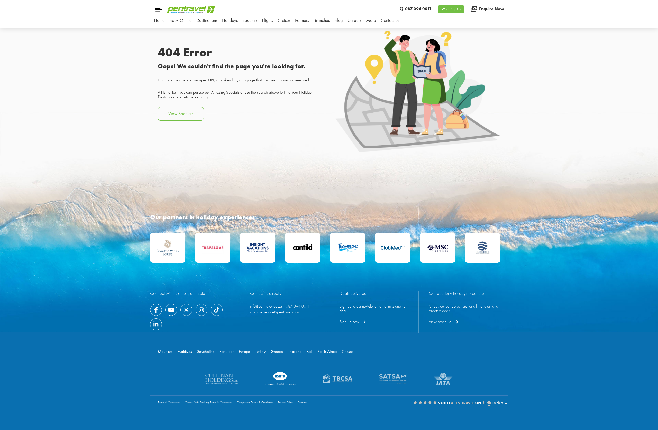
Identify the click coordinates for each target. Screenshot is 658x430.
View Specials (180, 114)
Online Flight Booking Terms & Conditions (208, 402)
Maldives (184, 351)
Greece (277, 351)
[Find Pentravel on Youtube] (171, 310)
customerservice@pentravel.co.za (275, 312)
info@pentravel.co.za (266, 306)
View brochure (440, 322)
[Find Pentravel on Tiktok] (217, 310)
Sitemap (302, 402)
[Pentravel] (191, 12)
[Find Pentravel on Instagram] (201, 310)
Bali (309, 351)
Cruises (347, 351)
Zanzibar (226, 351)
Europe (244, 351)
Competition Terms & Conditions (255, 402)
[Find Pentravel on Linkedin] (156, 324)
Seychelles (205, 351)
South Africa (327, 351)
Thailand (294, 351)
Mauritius (165, 351)
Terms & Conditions (169, 402)
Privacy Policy (285, 402)
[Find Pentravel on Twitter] (186, 310)
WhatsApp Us (451, 9)
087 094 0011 (418, 8)
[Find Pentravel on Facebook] (156, 310)
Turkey (260, 351)
